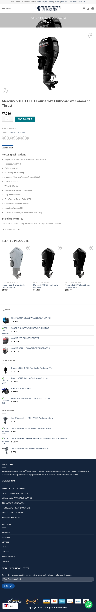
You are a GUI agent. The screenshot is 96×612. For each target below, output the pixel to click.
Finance (5, 546)
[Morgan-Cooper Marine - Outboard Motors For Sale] (48, 8)
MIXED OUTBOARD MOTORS (15, 493)
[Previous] (2, 270)
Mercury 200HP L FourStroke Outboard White (13, 286)
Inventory (6, 537)
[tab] (7, 147)
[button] (88, 604)
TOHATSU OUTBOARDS (13, 503)
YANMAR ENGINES (11, 517)
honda (57, 2)
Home (33, 17)
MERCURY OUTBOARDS (53, 17)
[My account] (88, 8)
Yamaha (40, 2)
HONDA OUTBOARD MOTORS (16, 508)
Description (7, 148)
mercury (49, 2)
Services (5, 542)
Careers (5, 551)
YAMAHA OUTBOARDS (13, 512)
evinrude (74, 2)
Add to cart (25, 119)
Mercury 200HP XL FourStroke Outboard (45, 286)
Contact (5, 561)
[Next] (94, 270)
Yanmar (82, 2)
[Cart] (92, 8)
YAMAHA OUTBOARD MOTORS (17, 498)
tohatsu (64, 2)
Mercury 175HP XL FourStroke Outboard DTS (77, 286)
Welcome (6, 532)
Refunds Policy (8, 556)
